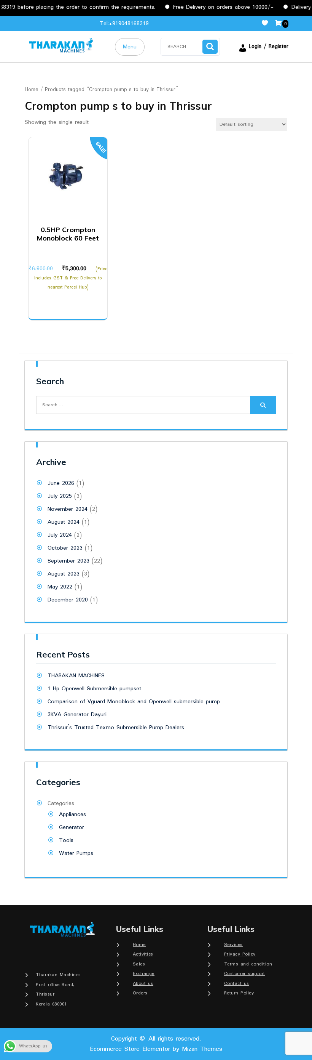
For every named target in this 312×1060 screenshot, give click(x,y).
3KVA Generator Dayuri (77, 714)
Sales (139, 964)
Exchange (143, 973)
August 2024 (64, 522)
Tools (66, 840)
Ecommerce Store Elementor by (156, 1049)
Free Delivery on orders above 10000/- (214, 7)
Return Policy (239, 993)
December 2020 (68, 600)
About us (143, 983)
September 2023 (68, 561)
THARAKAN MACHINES (76, 675)
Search (210, 47)
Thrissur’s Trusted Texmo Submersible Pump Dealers (116, 727)
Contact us (236, 983)
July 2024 (60, 535)
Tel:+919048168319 (124, 23)
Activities (143, 954)
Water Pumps (76, 853)
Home (31, 89)
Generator (71, 827)
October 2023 (65, 548)
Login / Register (268, 46)
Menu (130, 46)
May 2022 (60, 587)
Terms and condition (248, 964)
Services (233, 944)
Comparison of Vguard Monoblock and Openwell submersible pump (134, 701)
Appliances (72, 814)
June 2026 (61, 483)
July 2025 (60, 496)
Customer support (244, 973)
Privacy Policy (240, 954)
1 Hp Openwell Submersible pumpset (94, 688)
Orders (140, 993)
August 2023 (64, 574)
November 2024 (68, 509)
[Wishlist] (268, 23)
